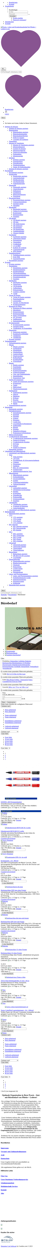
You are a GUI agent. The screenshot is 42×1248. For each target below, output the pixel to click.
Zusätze (15, 480)
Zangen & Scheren (19, 440)
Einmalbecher (17, 495)
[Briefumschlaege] (11, 653)
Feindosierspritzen (19, 165)
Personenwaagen (18, 581)
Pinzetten (16, 416)
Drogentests (17, 464)
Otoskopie (16, 565)
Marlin (15, 403)
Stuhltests (16, 466)
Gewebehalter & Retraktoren (22, 424)
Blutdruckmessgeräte (20, 563)
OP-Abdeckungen (19, 224)
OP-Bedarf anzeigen (19, 220)
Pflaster (11, 345)
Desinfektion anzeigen (20, 268)
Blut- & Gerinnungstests (21, 468)
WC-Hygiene (17, 317)
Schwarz (15, 681)
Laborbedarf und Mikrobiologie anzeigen (22, 453)
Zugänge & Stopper (19, 149)
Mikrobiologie (13, 473)
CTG (10, 515)
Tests (10, 455)
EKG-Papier (17, 539)
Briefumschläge (18, 215)
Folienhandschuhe (19, 183)
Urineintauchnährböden (20, 482)
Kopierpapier (17, 213)
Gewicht (5, 687)
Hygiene (7, 262)
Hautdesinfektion (18, 271)
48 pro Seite (9, 743)
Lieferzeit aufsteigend (12, 726)
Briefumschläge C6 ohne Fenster (11, 953)
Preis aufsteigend (10, 710)
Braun (12, 680)
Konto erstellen (18, 18)
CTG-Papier (17, 521)
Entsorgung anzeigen (20, 332)
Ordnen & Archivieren (20, 211)
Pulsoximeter (17, 567)
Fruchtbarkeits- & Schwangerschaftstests (26, 460)
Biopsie (15, 427)
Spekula (15, 446)
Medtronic (16, 396)
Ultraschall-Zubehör (19, 546)
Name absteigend (10, 717)
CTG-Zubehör (17, 523)
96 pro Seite (9, 744)
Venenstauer (13, 141)
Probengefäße (17, 497)
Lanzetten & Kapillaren (20, 139)
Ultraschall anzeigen (19, 545)
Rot (10, 681)
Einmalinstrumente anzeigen (22, 413)
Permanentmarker (8, 666)
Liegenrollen (17, 301)
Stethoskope (17, 191)
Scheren (15, 418)
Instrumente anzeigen (16, 409)
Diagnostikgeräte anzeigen (21, 561)
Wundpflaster (17, 350)
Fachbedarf (12, 235)
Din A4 (16, 674)
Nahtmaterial (13, 391)
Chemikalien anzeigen (20, 504)
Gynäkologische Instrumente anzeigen (25, 438)
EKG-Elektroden (18, 535)
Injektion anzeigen (19, 160)
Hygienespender (14, 323)
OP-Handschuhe (18, 229)
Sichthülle (17, 666)
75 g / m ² (19, 687)
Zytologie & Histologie (20, 506)
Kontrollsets (17, 493)
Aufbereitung (17, 288)
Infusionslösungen (19, 147)
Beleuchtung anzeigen (20, 554)
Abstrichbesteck (18, 189)
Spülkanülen (17, 425)
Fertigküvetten (17, 469)
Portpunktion (17, 154)
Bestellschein (13, 2)
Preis (4, 693)
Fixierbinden (17, 367)
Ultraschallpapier (18, 550)
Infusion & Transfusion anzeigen (23, 145)
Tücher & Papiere (14, 295)
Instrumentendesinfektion (21, 275)
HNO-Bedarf (17, 251)
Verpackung (17, 284)
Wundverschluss (18, 356)
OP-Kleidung (17, 227)
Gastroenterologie (18, 249)
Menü (3, 118)
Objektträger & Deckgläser (21, 490)
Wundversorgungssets (20, 389)
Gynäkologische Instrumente (18, 436)
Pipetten (15, 491)
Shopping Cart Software (8, 1246)
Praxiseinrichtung (14, 198)
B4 (8, 674)
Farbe (4, 680)
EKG (10, 532)
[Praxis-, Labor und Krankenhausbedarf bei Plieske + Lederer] (21, 29)
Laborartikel (13, 486)
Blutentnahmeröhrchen (20, 136)
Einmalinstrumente (15, 411)
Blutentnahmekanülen (20, 134)
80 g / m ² (25, 687)
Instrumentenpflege (19, 321)
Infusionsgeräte (18, 156)
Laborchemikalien (19, 508)
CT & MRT (17, 246)
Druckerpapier (7, 665)
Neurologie (16, 196)
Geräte (15, 293)
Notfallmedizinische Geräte (22, 578)
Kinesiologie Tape (19, 378)
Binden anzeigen (18, 365)
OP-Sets (15, 222)
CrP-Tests (16, 458)
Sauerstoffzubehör (19, 259)
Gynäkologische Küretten (21, 442)
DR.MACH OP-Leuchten (21, 556)
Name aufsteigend (11, 715)
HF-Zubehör (17, 530)
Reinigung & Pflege (15, 306)
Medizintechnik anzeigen (17, 513)
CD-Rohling (26, 663)
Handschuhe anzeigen (20, 176)
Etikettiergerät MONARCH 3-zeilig (12, 831)
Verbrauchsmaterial (19, 484)
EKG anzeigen (18, 534)
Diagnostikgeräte (14, 559)
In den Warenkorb (7, 852)
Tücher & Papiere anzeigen (22, 297)
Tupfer (15, 385)
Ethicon (15, 394)
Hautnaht (16, 414)
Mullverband (17, 387)
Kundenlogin (9, 6)
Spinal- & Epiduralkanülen (21, 167)
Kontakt (11, 4)
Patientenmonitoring (19, 579)
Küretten (16, 429)
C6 (13, 674)
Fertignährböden (18, 477)
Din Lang (22, 674)
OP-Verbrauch (17, 226)
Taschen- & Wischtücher (21, 303)
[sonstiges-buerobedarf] (13, 655)
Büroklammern (17, 663)
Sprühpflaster (17, 348)
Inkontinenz (17, 310)
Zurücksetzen (11, 702)
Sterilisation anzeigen (20, 282)
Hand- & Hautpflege (19, 315)
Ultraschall (12, 543)
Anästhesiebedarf (18, 231)
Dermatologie (17, 240)
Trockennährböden (19, 479)
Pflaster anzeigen (18, 347)
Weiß (20, 681)
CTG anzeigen (18, 517)
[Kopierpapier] (10, 651)
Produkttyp (6, 661)
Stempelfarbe (25, 666)
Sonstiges (16, 216)
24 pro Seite (9, 741)
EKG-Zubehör (18, 541)
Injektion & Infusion (11, 127)
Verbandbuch (34, 666)
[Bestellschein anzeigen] (21, 66)
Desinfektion (13, 266)
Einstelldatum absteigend (13, 722)
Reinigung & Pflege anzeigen (22, 308)
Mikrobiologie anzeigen (20, 475)
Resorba (15, 400)
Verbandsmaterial (10, 341)
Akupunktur (17, 242)
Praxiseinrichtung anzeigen (21, 200)
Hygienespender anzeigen (21, 325)
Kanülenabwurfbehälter (20, 334)
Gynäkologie (17, 244)
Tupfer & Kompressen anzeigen (23, 381)
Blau (8, 680)
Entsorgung (12, 330)
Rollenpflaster (17, 358)
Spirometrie (16, 570)
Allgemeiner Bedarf (19, 238)
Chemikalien (13, 502)
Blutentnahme (13, 130)
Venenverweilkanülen (20, 152)
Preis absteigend (10, 711)
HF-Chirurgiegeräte (19, 528)
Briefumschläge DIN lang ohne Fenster (13, 890)
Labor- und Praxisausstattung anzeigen (25, 576)
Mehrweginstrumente (16, 435)
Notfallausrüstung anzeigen (22, 255)
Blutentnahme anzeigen (20, 132)
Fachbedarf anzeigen (19, 237)
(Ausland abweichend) (8, 838)
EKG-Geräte (17, 537)
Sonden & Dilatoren (19, 447)
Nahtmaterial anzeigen (20, 392)
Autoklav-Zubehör (19, 292)
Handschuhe (13, 174)
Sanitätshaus (17, 193)
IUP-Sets (16, 444)
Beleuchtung (13, 552)
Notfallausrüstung (14, 253)
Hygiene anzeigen (15, 264)
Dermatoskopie (18, 572)
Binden (11, 363)
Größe (4, 674)
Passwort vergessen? (19, 20)
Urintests (16, 462)
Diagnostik (12, 185)
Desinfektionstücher (19, 277)
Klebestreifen (26, 665)
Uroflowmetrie (18, 568)
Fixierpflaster (17, 361)
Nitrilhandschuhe (18, 180)
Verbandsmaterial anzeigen (17, 343)
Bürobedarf (12, 207)
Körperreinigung (18, 312)
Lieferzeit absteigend (11, 728)
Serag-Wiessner (18, 402)
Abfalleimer (17, 336)
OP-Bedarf (12, 218)
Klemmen (16, 420)
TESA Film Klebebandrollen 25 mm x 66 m (15, 981)
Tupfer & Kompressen (16, 380)
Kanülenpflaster (18, 359)
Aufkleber (21, 661)
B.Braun (16, 398)
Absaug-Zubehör (18, 233)
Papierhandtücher (18, 299)
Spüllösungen (17, 319)
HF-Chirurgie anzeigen (20, 526)
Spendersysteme (18, 204)
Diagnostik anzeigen (19, 187)
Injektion (12, 158)
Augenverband (18, 354)
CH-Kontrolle (17, 286)
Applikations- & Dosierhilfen (22, 328)
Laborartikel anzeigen (20, 488)
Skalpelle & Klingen (19, 431)
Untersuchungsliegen (20, 202)
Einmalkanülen (18, 163)
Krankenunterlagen (19, 304)
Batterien (28, 661)
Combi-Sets (17, 422)
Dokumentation (18, 290)
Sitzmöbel (16, 205)
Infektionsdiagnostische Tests (22, 471)
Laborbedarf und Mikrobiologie (15, 451)
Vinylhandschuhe (18, 182)
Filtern (3, 702)
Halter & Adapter (18, 138)
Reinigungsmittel (18, 314)
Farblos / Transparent (21, 680)
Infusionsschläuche (19, 150)
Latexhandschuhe (18, 178)
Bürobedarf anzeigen (20, 209)
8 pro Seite (8, 737)
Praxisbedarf (9, 171)
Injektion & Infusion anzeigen (18, 128)
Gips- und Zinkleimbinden (21, 374)
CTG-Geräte (17, 519)
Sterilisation (13, 281)
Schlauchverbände (19, 372)
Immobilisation (18, 376)
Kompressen (17, 383)
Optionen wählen (6, 822)
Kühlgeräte (16, 583)
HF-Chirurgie (13, 524)
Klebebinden (17, 369)
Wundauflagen (17, 352)
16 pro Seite (9, 739)
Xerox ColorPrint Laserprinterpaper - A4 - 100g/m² (17, 1010)
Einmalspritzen (18, 161)
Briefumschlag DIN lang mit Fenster (12, 922)
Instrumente (8, 407)
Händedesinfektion (19, 270)
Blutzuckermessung (19, 194)
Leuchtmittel (17, 557)
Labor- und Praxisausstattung (18, 574)
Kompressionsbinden (20, 370)
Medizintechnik (10, 512)
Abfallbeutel (17, 337)
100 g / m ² (12, 687)
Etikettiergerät (17, 665)
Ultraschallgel (17, 548)
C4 (10, 674)
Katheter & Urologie (19, 248)
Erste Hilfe (16, 257)
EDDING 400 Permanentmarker (11, 802)
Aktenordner (14, 661)
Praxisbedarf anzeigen (16, 172)
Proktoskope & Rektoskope (22, 433)
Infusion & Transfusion (16, 143)
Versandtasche (7, 668)
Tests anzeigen (17, 457)
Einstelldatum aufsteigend (13, 721)
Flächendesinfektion (19, 273)
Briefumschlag (7, 663)
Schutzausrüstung (18, 499)
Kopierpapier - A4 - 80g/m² (9, 861)
